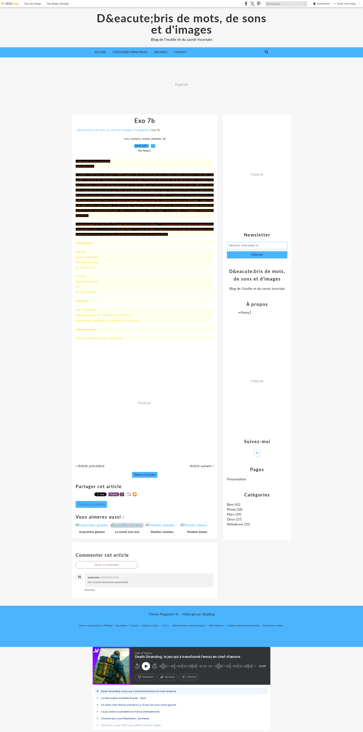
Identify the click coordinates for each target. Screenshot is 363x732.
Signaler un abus (150, 625)
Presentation (236, 479)
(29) (234, 514)
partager (170, 677)
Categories (141, 130)
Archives (160, 52)
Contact (180, 52)
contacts (135, 139)
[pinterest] (258, 4)
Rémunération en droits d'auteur (189, 625)
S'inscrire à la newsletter (91, 504)
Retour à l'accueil (144, 474)
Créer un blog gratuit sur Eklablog (95, 625)
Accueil (100, 52)
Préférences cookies (273, 625)
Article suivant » (202, 466)
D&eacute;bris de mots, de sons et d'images (181, 24)
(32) (234, 509)
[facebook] (246, 4)
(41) (233, 504)
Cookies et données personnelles (243, 625)
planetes (156, 139)
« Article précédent (90, 466)
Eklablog (208, 614)
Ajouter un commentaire (107, 565)
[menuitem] (100, 52)
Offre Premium (216, 625)
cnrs (126, 139)
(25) (238, 524)
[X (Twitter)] (252, 4)
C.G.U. (166, 625)
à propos (191, 677)
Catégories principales (130, 52)
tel (164, 139)
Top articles (121, 625)
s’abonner (147, 677)
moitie (146, 139)
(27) (234, 519)
